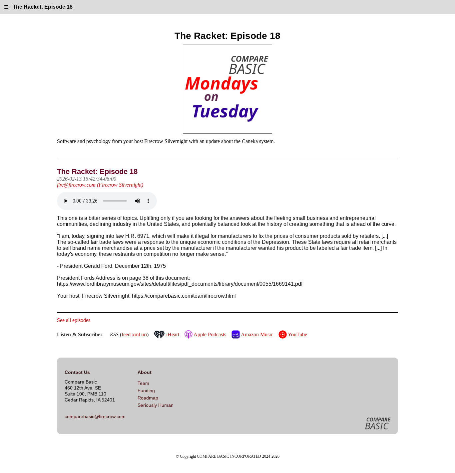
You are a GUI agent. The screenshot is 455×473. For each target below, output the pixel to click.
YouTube (297, 334)
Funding (146, 390)
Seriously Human (156, 405)
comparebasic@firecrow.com (95, 416)
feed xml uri (134, 334)
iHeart (172, 334)
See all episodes (73, 320)
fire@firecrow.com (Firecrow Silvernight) (100, 185)
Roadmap (148, 397)
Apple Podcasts (209, 334)
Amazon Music (256, 334)
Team (143, 383)
